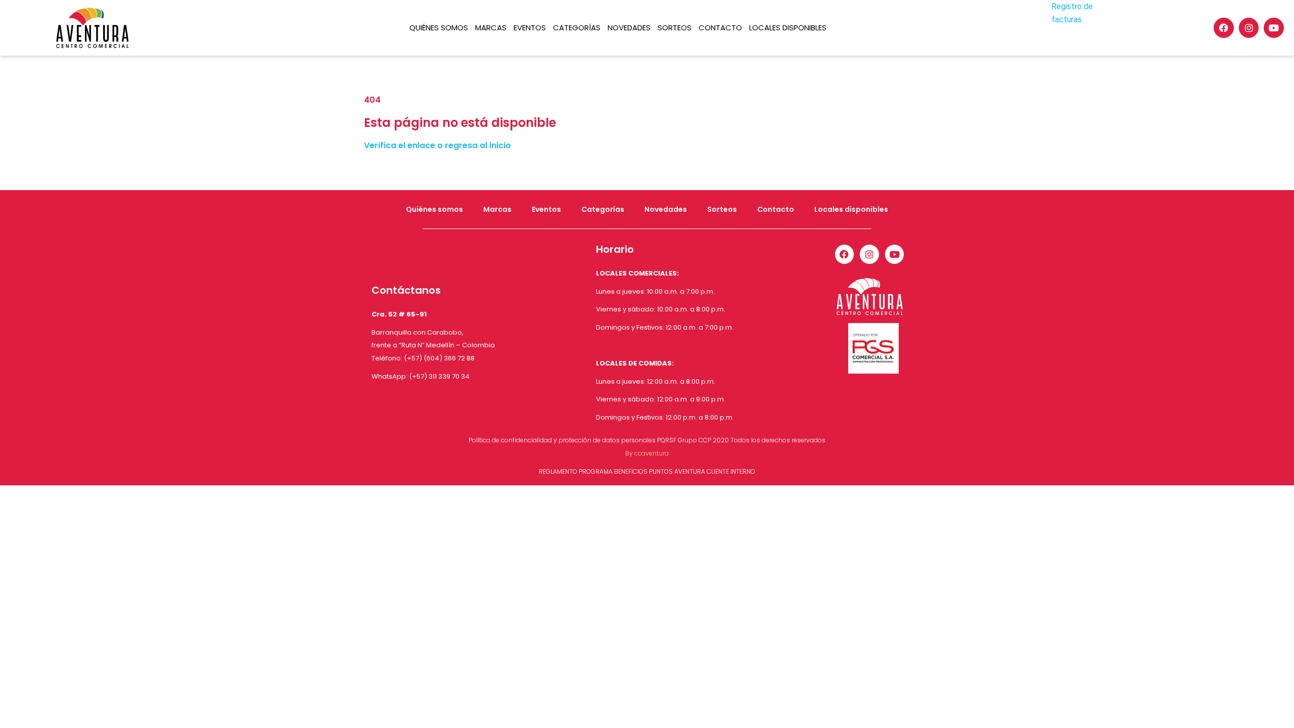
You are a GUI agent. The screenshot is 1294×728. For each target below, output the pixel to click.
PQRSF (666, 440)
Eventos (530, 27)
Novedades (629, 27)
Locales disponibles (787, 27)
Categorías (576, 27)
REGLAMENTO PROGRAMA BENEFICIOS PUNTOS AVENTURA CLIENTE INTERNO (647, 471)
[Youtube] (1274, 28)
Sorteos (674, 27)
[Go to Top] (1279, 713)
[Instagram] (1249, 28)
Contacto (720, 27)
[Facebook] (1224, 28)
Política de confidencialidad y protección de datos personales (562, 440)
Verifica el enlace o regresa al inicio (437, 145)
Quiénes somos (438, 27)
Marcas (490, 27)
